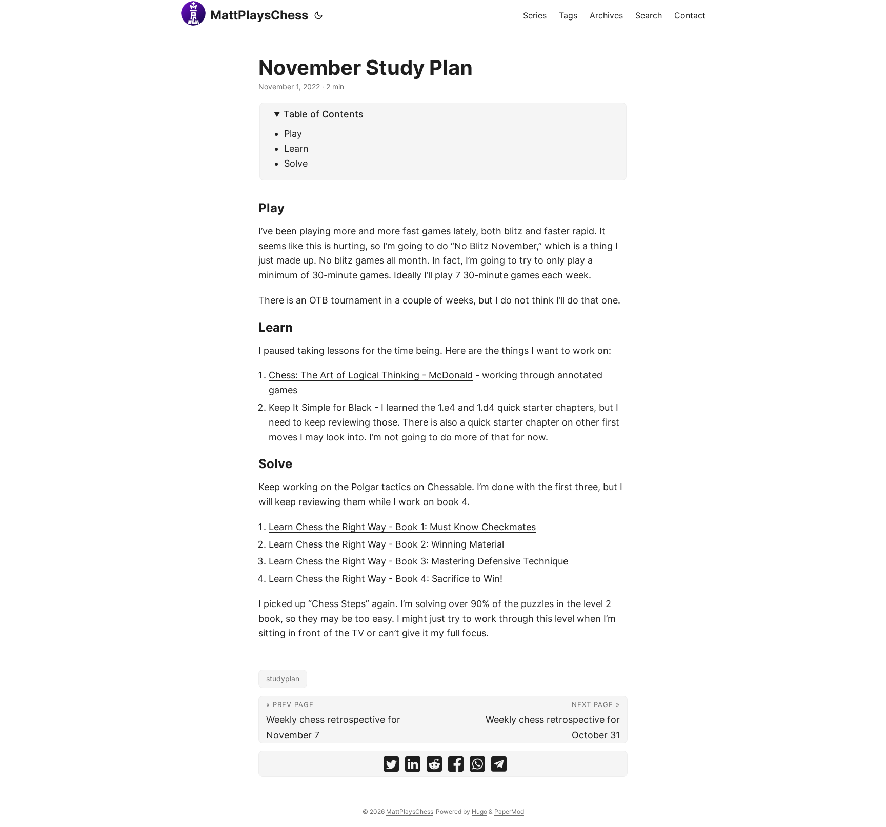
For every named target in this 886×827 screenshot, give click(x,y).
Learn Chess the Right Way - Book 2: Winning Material (386, 544)
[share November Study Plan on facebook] (456, 766)
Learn (296, 148)
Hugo (479, 811)
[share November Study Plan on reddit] (434, 766)
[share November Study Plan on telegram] (499, 766)
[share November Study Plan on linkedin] (412, 766)
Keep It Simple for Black (320, 407)
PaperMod (509, 811)
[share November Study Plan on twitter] (391, 766)
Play (293, 133)
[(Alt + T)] (318, 15)
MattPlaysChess (259, 15)
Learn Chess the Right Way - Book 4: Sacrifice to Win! (385, 578)
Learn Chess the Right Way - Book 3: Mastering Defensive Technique (418, 561)
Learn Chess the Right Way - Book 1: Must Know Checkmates (402, 526)
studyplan (282, 678)
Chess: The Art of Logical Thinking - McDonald (371, 375)
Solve (296, 163)
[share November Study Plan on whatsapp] (477, 766)
